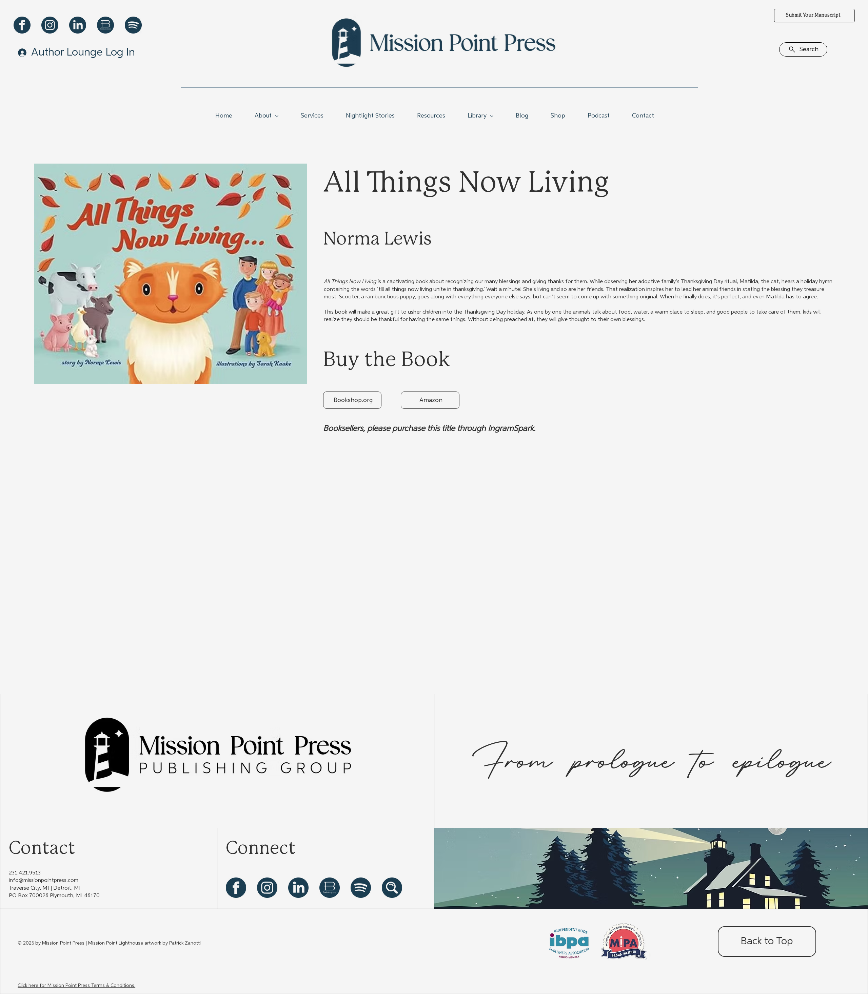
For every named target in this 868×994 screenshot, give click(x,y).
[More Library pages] (491, 116)
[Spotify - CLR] (133, 25)
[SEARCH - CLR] (392, 887)
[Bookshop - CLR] (105, 25)
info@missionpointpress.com (43, 880)
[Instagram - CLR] (49, 25)
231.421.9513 (25, 873)
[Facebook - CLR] (22, 25)
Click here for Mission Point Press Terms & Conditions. (76, 985)
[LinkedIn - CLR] (77, 25)
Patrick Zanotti (185, 943)
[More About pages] (276, 116)
